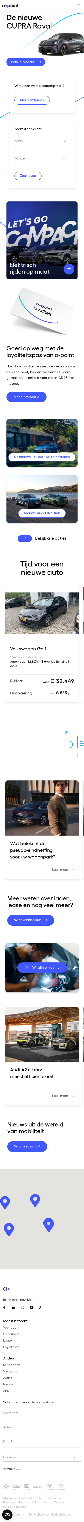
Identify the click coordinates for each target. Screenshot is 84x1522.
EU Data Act (40, 1502)
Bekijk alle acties (51, 538)
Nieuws (8, 1384)
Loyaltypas (11, 1347)
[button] (49, 1225)
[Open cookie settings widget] (7, 1514)
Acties (7, 1378)
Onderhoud (11, 1334)
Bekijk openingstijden (18, 1299)
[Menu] (77, 5)
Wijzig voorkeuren (15, 1506)
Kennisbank (11, 1365)
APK (6, 1391)
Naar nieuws (24, 1146)
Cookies (59, 1502)
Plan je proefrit (23, 62)
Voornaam (10, 1413)
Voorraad (10, 1327)
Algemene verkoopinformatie (23, 1498)
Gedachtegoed (61, 1514)
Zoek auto (28, 175)
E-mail (7, 1441)
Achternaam (12, 1427)
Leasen (8, 1340)
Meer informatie (26, 397)
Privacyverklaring (15, 1502)
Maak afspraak (32, 100)
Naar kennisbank (28, 920)
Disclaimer (55, 1498)
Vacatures (10, 1371)
